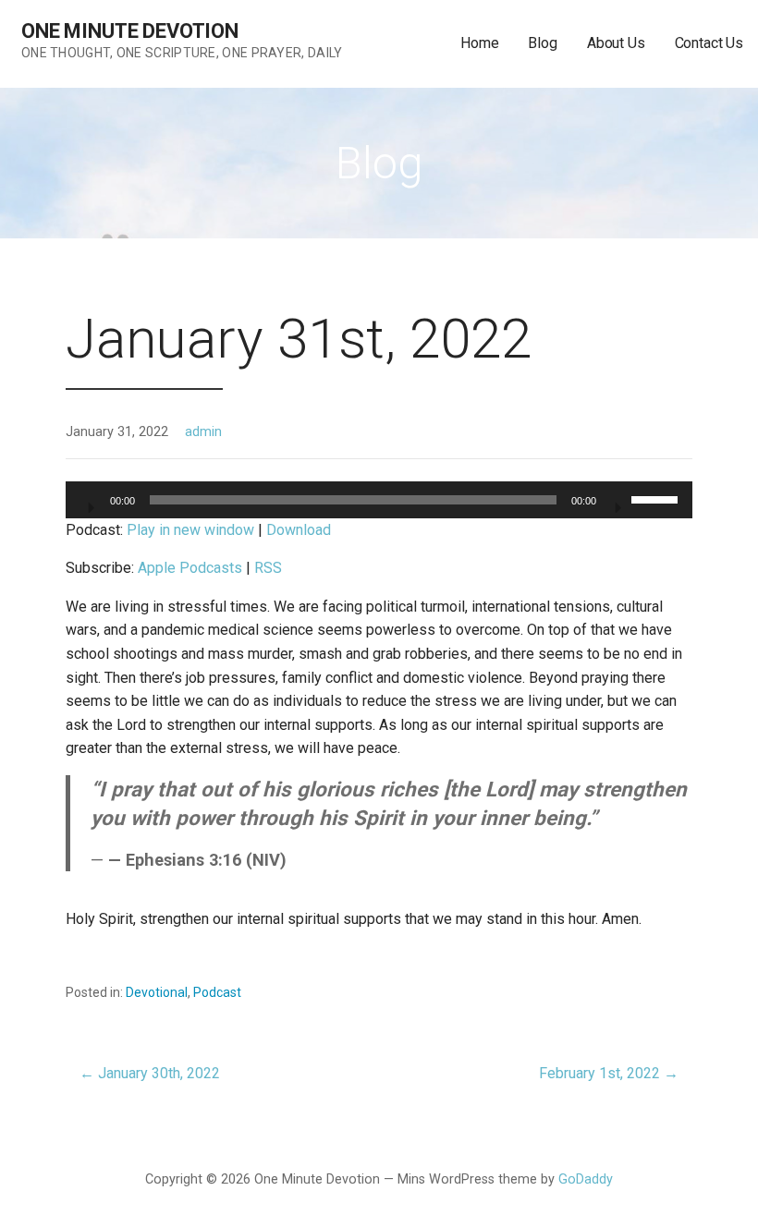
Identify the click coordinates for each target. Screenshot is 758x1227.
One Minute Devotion (129, 31)
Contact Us (709, 43)
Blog (542, 43)
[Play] (89, 502)
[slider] (657, 498)
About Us (616, 43)
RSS (268, 568)
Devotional (157, 992)
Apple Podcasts (190, 568)
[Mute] (616, 502)
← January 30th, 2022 (149, 1073)
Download (298, 530)
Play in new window (190, 530)
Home (479, 43)
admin (203, 432)
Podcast (217, 992)
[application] (379, 499)
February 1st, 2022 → (609, 1073)
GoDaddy (585, 1179)
